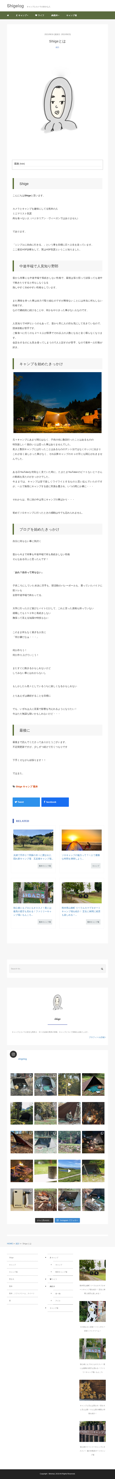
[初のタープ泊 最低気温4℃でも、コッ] (22, 1142)
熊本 (35, 786)
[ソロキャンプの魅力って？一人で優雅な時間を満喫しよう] (82, 840)
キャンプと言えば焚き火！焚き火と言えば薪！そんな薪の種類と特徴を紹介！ (92, 1409)
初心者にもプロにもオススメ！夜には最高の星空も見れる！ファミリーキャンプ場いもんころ (92, 1368)
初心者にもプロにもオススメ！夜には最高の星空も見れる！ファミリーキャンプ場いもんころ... (32, 911)
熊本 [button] (56, 15)
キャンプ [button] (22, 15)
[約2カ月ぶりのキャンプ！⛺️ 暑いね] (93, 1171)
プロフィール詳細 (97, 1037)
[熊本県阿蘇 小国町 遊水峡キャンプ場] (69, 1113)
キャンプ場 (71, 15)
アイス (57, 1301)
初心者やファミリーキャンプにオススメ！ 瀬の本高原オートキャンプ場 (92, 1451)
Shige (19, 786)
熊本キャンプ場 (45, 866)
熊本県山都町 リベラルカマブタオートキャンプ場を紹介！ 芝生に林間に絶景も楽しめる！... (81, 911)
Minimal (52, 1474)
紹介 (57, 47)
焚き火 (11, 1279)
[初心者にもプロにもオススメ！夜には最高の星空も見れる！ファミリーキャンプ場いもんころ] (33, 892)
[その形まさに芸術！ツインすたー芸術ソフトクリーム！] (92, 1311)
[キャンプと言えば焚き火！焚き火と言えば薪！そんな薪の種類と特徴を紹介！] (92, 1390)
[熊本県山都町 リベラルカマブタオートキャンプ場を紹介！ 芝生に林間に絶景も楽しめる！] (82, 892)
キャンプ (27, 786)
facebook (51, 802)
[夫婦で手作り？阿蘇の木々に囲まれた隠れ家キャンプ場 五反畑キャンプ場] (33, 840)
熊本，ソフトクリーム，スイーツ (21, 1293)
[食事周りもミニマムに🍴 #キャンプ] (22, 1171)
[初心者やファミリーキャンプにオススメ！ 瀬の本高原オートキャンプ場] (92, 1431)
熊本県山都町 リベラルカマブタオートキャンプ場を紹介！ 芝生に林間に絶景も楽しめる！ (92, 1289)
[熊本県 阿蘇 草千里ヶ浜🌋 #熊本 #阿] (69, 1171)
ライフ (40, 15)
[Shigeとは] (57, 103)
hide (22, 163)
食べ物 (57, 1294)
